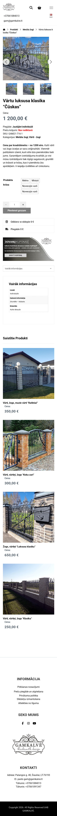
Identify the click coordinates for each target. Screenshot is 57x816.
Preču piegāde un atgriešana (28, 691)
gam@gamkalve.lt (33, 779)
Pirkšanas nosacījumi (28, 687)
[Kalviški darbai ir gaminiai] (9, 7)
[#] (23, 723)
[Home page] (4, 29)
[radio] (25, 180)
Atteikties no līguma (28, 703)
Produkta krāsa (8, 182)
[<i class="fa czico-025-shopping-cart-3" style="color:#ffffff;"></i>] (39, 8)
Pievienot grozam (17, 210)
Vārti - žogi (34, 137)
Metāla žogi (22, 137)
